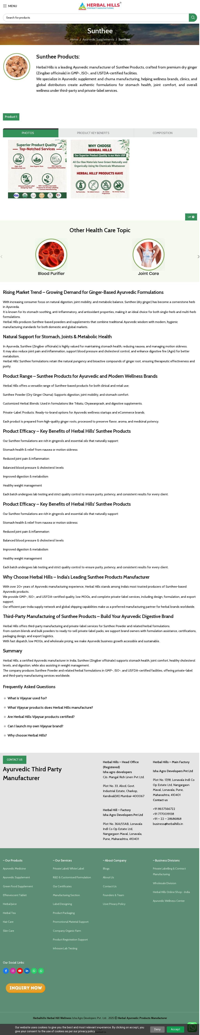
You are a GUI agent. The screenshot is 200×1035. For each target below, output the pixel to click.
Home (74, 39)
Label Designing (62, 904)
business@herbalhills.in (168, 824)
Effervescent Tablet (15, 895)
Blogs (106, 868)
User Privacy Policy (114, 904)
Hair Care (8, 921)
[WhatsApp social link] (34, 971)
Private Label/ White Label (68, 868)
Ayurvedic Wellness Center (169, 901)
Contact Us (14, 759)
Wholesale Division (164, 883)
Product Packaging (64, 913)
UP (189, 216)
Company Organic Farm (67, 930)
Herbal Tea (9, 913)
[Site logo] (100, 5)
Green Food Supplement (18, 886)
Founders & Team (113, 895)
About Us (108, 877)
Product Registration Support (70, 939)
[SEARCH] (193, 17)
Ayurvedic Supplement (16, 877)
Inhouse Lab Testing (65, 948)
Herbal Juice (10, 904)
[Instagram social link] (13, 971)
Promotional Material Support (70, 921)
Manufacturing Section (66, 895)
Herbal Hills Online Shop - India (171, 892)
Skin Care (8, 930)
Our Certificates (62, 886)
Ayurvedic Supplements (98, 39)
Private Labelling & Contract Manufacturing (169, 871)
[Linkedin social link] (27, 971)
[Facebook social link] (6, 971)
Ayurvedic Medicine (14, 868)
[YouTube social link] (20, 971)
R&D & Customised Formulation (72, 877)
